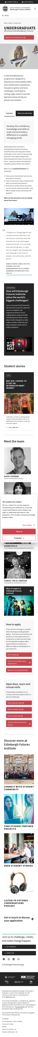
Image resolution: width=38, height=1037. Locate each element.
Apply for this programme (15, 37)
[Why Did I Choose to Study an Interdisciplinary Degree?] (19, 401)
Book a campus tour (14, 709)
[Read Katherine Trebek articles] (19, 850)
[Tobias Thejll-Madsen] (19, 568)
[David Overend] (19, 463)
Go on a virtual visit (14, 716)
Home (5, 23)
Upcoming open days (15, 703)
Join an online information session (17, 723)
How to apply (12, 655)
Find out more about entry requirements (17, 662)
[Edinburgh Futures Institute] (16, 9)
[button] (35, 9)
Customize (18, 538)
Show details (27, 525)
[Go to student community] (19, 772)
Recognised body (20, 1007)
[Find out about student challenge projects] (19, 812)
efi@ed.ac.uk (9, 997)
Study (10, 23)
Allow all (19, 531)
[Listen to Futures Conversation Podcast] (19, 887)
